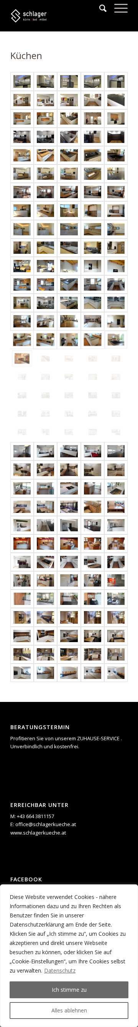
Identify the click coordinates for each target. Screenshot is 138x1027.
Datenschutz (60, 970)
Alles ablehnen (69, 1010)
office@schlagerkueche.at (45, 824)
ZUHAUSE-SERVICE (99, 738)
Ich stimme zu (69, 989)
